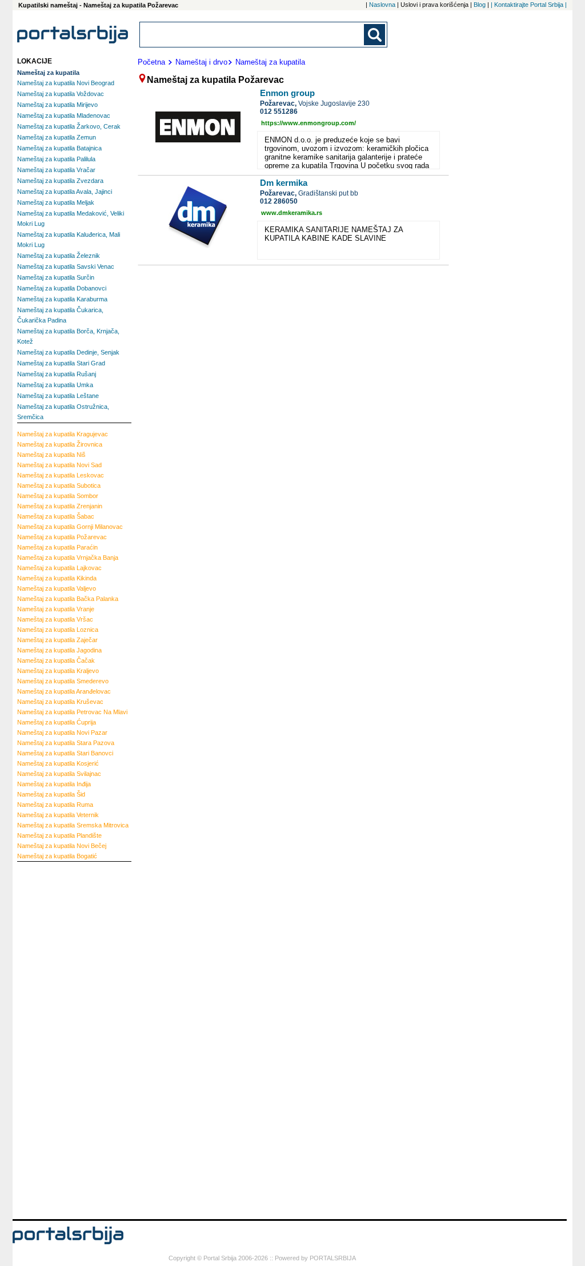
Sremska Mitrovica (73, 825)
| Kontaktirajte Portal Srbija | (529, 4)
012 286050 (279, 201)
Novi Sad (59, 464)
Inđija (54, 784)
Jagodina (59, 650)
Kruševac (60, 701)
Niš (51, 454)
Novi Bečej (61, 845)
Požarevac (62, 537)
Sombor (57, 495)
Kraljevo (58, 670)
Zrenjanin (59, 506)
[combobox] (252, 34)
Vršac (55, 619)
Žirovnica (59, 444)
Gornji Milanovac (70, 526)
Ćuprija (56, 722)
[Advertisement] (63, 1039)
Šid (51, 794)
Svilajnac (59, 773)
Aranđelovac (64, 691)
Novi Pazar (62, 732)
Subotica (59, 485)
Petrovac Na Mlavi (72, 711)
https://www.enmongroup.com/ (308, 123)
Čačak (56, 660)
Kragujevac (62, 434)
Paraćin (57, 547)
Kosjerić (58, 763)
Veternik (58, 814)
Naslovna (382, 4)
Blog (480, 4)
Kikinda (57, 578)
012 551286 (279, 112)
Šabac (55, 516)
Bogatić (57, 856)
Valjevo (56, 588)
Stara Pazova (65, 742)
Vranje (55, 609)
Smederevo (63, 681)
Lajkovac (59, 567)
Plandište (59, 835)
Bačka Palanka (67, 598)
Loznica (57, 629)
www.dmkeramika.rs (291, 212)
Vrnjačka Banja (67, 557)
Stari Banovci (65, 753)
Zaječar (57, 639)
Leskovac (60, 475)
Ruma (55, 804)
